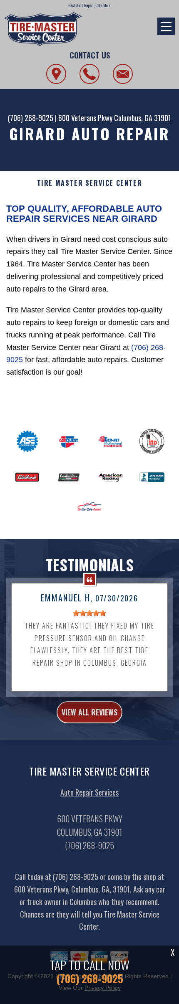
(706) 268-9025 (30, 117)
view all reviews (89, 712)
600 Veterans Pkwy (85, 117)
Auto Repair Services (89, 792)
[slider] (89, 613)
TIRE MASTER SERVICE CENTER (89, 183)
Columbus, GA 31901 (142, 117)
